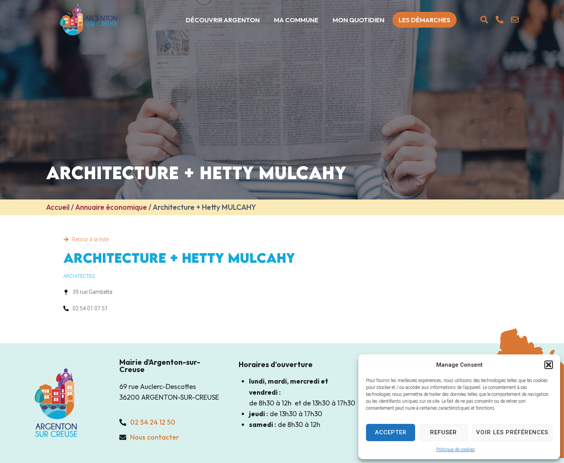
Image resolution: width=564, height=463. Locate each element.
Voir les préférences (512, 432)
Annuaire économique (111, 207)
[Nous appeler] (499, 19)
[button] (548, 365)
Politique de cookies (455, 449)
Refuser (443, 432)
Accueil (57, 207)
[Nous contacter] (515, 19)
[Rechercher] (484, 19)
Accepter (391, 432)
